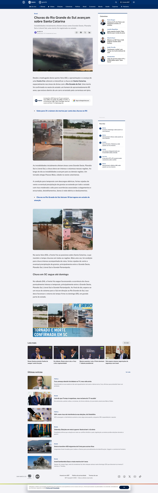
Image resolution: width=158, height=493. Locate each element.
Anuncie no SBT (64, 475)
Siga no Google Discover (82, 100)
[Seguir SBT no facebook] (124, 476)
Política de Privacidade (52, 488)
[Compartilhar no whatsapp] (77, 32)
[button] (40, 357)
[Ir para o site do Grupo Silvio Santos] (25, 477)
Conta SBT (126, 2)
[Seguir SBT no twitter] (129, 476)
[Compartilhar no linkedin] (89, 32)
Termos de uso (93, 475)
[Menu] (134, 2)
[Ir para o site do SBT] (37, 477)
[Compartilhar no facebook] (81, 32)
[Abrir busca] (116, 2)
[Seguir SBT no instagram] (119, 476)
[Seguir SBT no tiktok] (140, 476)
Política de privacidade (79, 475)
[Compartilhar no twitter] (85, 32)
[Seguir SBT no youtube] (135, 476)
